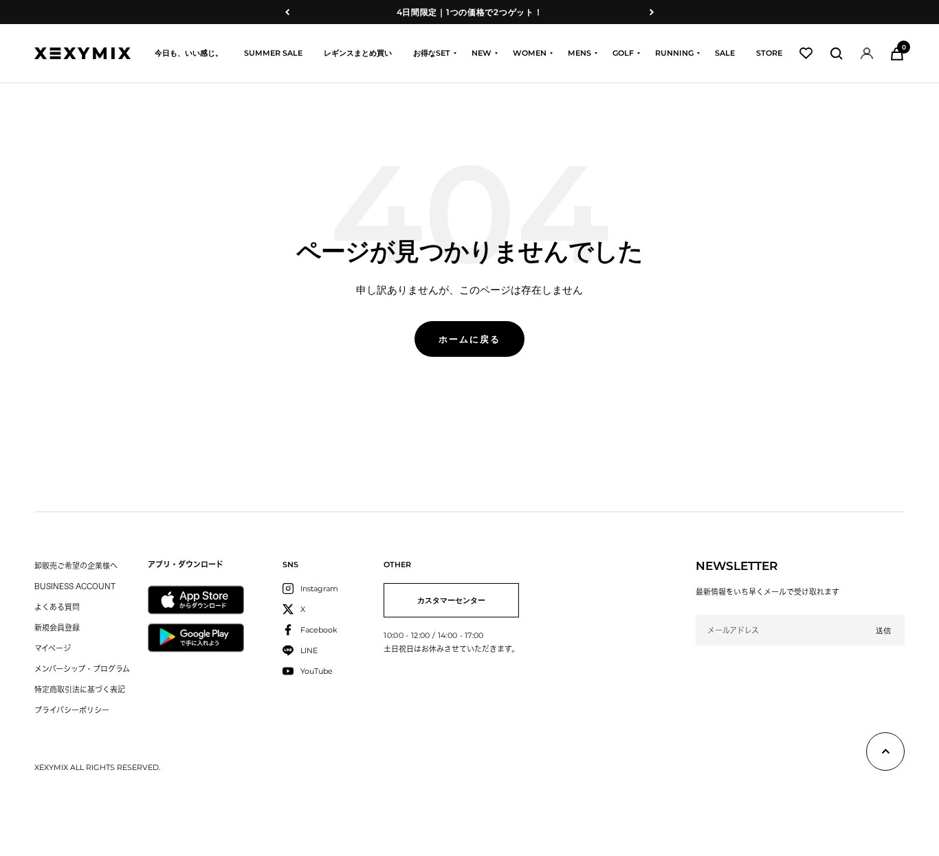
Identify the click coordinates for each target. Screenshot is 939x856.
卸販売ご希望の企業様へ (76, 565)
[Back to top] (885, 754)
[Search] (836, 53)
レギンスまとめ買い (358, 53)
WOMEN (529, 53)
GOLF (623, 53)
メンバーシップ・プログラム (82, 668)
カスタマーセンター (451, 600)
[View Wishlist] (806, 53)
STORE (769, 53)
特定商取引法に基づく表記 (79, 689)
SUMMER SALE (273, 53)
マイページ (52, 648)
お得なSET (431, 53)
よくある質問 (57, 607)
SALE (725, 53)
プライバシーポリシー (71, 710)
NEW (481, 53)
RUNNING (674, 53)
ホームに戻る (469, 338)
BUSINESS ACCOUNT (74, 586)
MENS (579, 53)
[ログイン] (867, 53)
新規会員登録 (57, 627)
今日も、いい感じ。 (189, 53)
